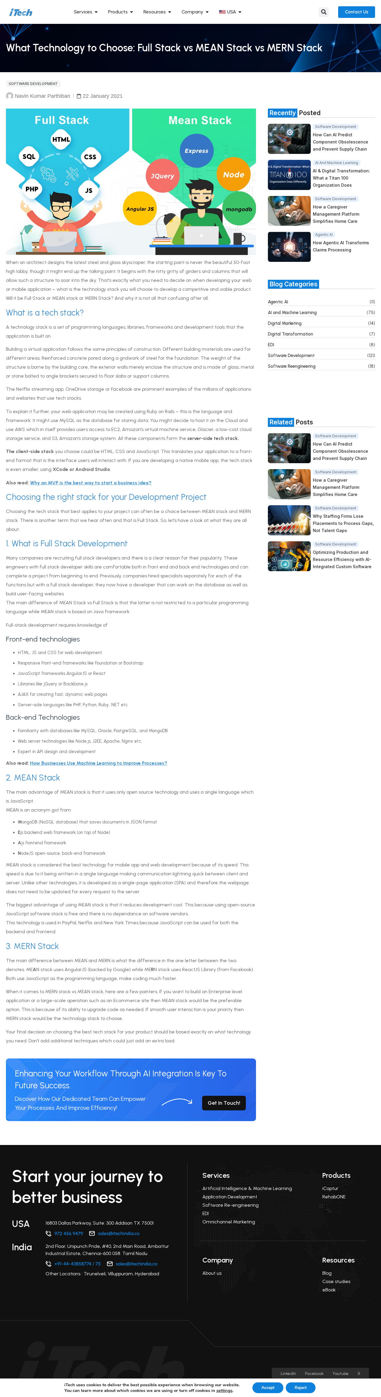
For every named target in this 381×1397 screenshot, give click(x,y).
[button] (324, 12)
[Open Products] (131, 12)
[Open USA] (240, 12)
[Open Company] (207, 12)
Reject (301, 1387)
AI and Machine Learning (292, 312)
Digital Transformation (290, 334)
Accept (267, 1387)
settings (224, 1390)
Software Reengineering (292, 366)
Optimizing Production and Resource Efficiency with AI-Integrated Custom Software (342, 559)
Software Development (33, 83)
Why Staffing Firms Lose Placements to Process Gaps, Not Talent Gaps (343, 523)
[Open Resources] (169, 12)
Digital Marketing (285, 323)
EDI (271, 344)
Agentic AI (278, 302)
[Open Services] (96, 12)
